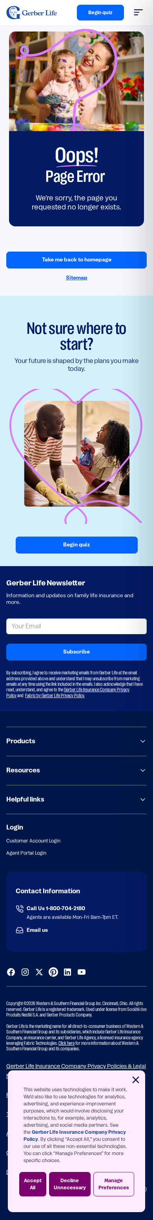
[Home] (31, 12)
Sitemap (76, 277)
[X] (39, 972)
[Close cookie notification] (135, 1079)
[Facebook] (11, 972)
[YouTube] (81, 972)
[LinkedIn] (67, 972)
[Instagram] (25, 972)
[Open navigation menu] (140, 12)
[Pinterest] (53, 972)
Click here (66, 1043)
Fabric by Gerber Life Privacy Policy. (55, 695)
